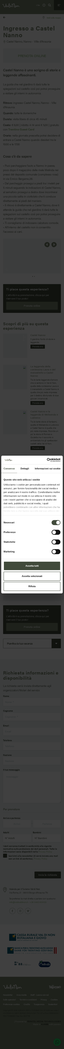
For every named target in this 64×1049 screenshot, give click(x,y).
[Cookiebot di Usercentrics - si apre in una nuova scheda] (46, 460)
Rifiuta (32, 586)
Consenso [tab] (9, 468)
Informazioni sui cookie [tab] (47, 468)
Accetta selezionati (32, 576)
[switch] (56, 532)
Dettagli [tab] (25, 468)
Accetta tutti (32, 565)
